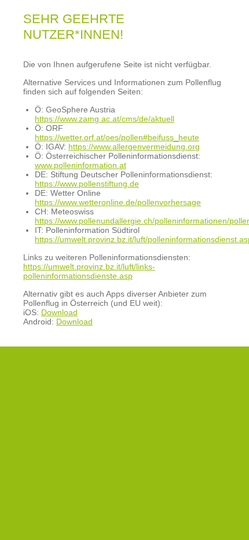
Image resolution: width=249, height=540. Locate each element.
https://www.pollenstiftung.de (87, 183)
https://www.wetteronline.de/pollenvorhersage (118, 202)
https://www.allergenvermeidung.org (134, 146)
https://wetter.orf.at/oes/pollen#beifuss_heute (117, 137)
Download (59, 312)
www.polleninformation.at (80, 165)
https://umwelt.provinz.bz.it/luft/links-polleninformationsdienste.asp (89, 271)
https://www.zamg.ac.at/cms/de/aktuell (104, 118)
